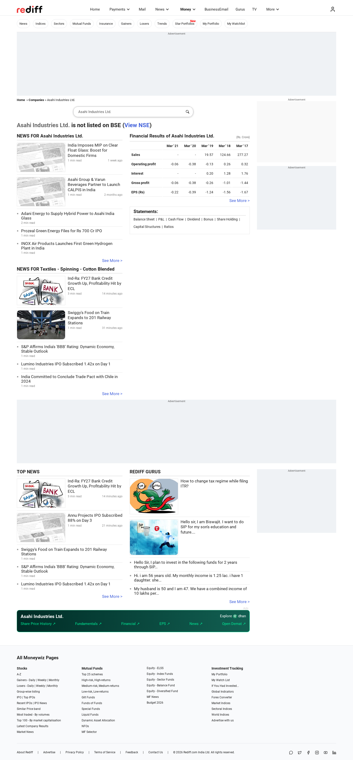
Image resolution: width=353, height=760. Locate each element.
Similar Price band (29, 709)
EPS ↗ (164, 624)
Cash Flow (176, 219)
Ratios (169, 227)
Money (185, 9)
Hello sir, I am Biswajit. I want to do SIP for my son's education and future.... (212, 527)
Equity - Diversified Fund (162, 691)
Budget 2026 (155, 702)
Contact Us (155, 752)
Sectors (59, 23)
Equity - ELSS (155, 668)
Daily (32, 680)
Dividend (193, 219)
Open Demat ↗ (234, 624)
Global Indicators (223, 691)
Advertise (49, 752)
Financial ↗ (130, 624)
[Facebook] (308, 753)
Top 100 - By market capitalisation (39, 720)
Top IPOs (29, 697)
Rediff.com (190, 752)
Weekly (42, 680)
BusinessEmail (216, 9)
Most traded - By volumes (33, 714)
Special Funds (91, 709)
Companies (36, 100)
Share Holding (227, 219)
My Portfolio (211, 23)
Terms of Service (104, 752)
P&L (161, 219)
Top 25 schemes (92, 674)
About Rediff (25, 752)
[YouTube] (326, 753)
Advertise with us (223, 720)
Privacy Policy (75, 752)
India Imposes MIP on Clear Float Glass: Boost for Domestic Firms (93, 150)
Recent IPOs (24, 703)
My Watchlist (236, 23)
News (159, 9)
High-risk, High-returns (96, 680)
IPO (19, 697)
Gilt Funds (88, 697)
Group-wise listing (28, 691)
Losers (144, 23)
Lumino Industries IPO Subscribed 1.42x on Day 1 (66, 364)
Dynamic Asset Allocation (98, 720)
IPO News (40, 703)
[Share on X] (300, 753)
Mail (142, 9)
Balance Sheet (144, 219)
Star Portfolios (185, 23)
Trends (162, 23)
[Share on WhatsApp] (291, 753)
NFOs (85, 726)
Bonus (208, 219)
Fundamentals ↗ (88, 624)
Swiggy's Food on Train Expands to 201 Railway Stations (89, 317)
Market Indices (221, 703)
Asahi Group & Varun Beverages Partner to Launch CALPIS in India (94, 184)
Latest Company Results (32, 726)
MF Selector (89, 732)
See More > (112, 260)
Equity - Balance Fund (161, 685)
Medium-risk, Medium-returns (100, 686)
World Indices (220, 714)
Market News (25, 732)
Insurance (106, 23)
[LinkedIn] (334, 753)
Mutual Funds (82, 23)
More (270, 9)
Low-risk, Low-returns (95, 691)
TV (254, 9)
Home (95, 9)
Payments (117, 9)
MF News (153, 697)
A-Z (19, 674)
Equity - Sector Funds (160, 679)
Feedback (132, 752)
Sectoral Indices (222, 709)
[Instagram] (317, 753)
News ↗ (196, 624)
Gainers (126, 23)
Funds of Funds (92, 703)
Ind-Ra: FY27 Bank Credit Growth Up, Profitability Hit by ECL (94, 283)
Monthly (54, 680)
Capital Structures (147, 227)
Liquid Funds (90, 714)
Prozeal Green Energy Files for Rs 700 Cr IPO (61, 231)
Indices (41, 23)
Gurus (240, 9)
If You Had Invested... (225, 686)
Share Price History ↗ (38, 624)
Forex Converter (222, 697)
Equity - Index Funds (160, 674)
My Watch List (221, 680)
